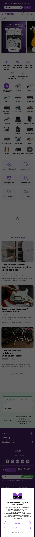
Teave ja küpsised (17, 532)
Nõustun (17, 523)
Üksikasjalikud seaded (17, 528)
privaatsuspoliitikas (17, 517)
